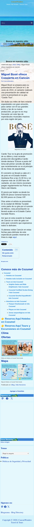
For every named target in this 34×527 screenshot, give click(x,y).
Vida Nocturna (20, 385)
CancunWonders (17, 1)
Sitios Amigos (4, 442)
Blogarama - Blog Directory (12, 512)
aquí (15, 237)
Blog (13, 385)
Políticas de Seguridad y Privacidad (16, 461)
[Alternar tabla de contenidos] (15, 249)
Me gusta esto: (8, 253)
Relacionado (7, 256)
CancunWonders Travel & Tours (21, 521)
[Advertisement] (17, 23)
